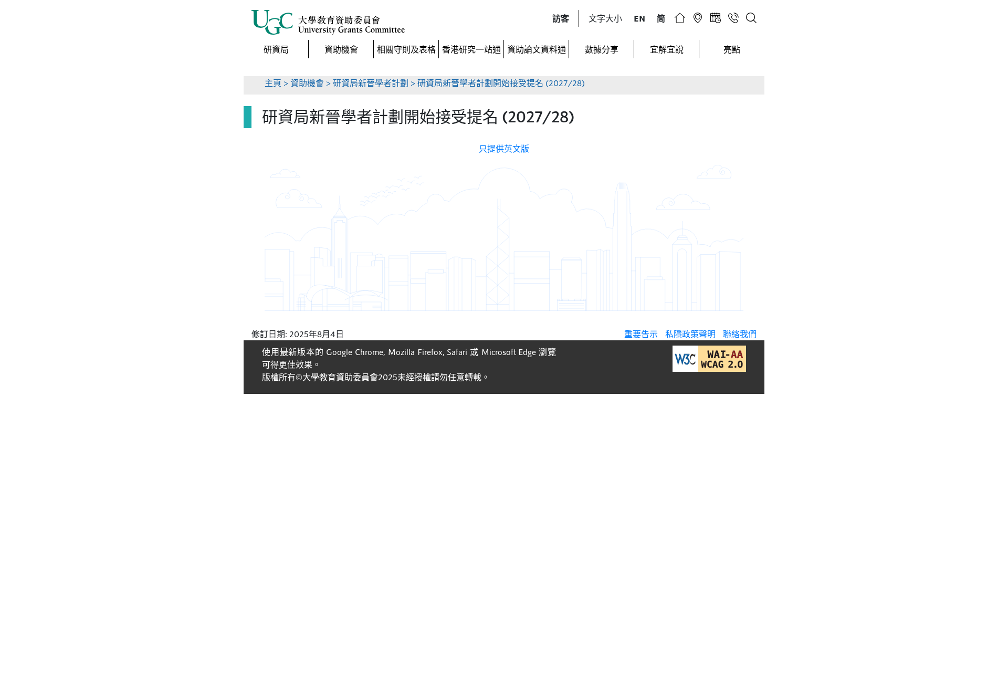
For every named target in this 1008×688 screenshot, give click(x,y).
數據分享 (601, 49)
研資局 (276, 49)
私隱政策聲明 (690, 334)
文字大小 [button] (605, 18)
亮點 (731, 49)
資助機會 (341, 49)
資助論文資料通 (536, 49)
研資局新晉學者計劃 (372, 83)
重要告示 (641, 334)
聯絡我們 (740, 334)
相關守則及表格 (406, 49)
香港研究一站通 (471, 49)
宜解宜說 (667, 49)
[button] (560, 18)
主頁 (273, 83)
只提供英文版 (504, 148)
